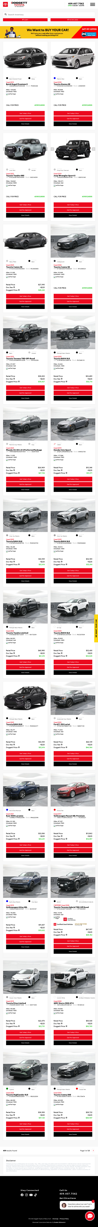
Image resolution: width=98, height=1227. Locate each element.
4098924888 (39, 105)
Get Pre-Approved (25, 118)
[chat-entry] (90, 1216)
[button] (46, 57)
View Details (25, 124)
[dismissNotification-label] (93, 1201)
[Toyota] (5, 4)
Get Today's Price (25, 113)
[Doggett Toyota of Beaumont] (19, 4)
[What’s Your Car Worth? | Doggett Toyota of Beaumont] (49, 32)
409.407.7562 (76, 3)
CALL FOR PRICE (12, 105)
